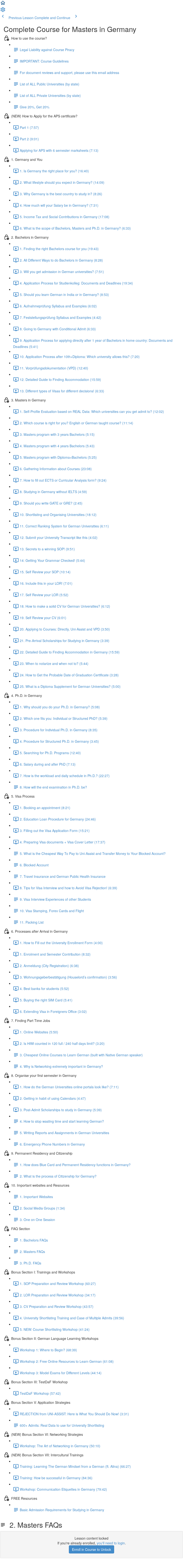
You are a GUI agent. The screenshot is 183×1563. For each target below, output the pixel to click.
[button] (3, 4)
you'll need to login (111, 1543)
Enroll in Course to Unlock (91, 1549)
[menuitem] (3, 11)
